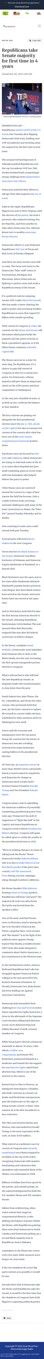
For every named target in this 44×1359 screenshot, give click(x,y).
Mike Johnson (29, 888)
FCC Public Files (11, 1354)
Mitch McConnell (31, 300)
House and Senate (28, 330)
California (17, 458)
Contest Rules (9, 1356)
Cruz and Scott (24, 1007)
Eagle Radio (27, 1349)
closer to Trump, (19, 892)
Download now (22, 6)
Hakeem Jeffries (29, 858)
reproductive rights (15, 1067)
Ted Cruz (20, 249)
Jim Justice (22, 215)
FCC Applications (24, 1354)
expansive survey (28, 764)
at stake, (33, 326)
